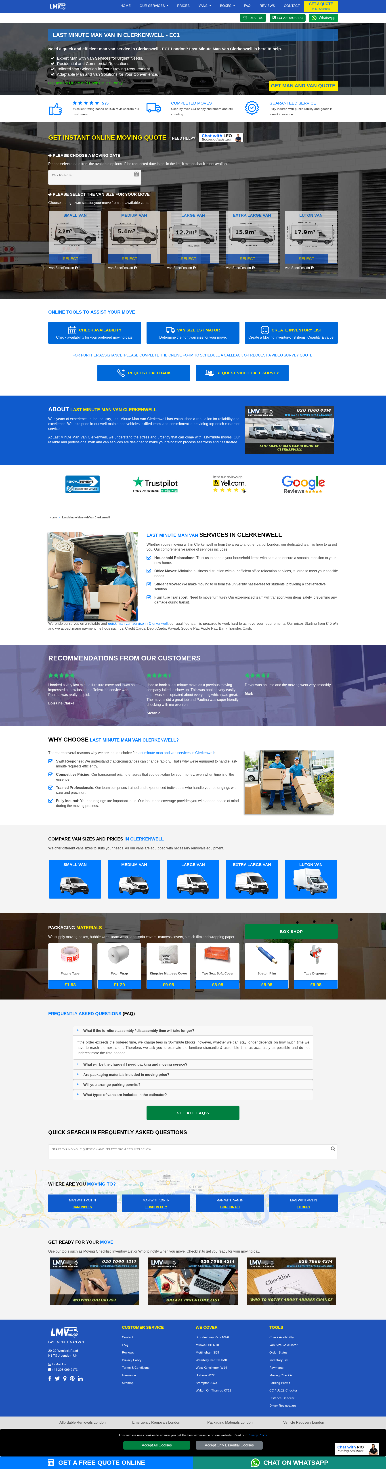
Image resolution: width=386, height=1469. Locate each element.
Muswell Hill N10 (207, 1345)
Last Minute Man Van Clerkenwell (80, 437)
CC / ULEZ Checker (283, 1390)
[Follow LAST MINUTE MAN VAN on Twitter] (57, 1379)
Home (125, 5)
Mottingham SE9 (207, 1352)
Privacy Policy (257, 1435)
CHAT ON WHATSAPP (295, 1462)
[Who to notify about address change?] (291, 1281)
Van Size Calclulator (283, 1345)
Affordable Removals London (82, 1422)
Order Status (278, 1352)
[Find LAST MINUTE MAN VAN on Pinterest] (72, 1379)
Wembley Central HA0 (211, 1360)
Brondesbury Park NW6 (212, 1337)
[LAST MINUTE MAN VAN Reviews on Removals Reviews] (82, 484)
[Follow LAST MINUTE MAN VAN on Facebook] (50, 1379)
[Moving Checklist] (94, 1281)
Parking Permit (279, 1383)
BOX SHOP (291, 931)
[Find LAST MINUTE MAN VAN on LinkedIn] (80, 1379)
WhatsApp (327, 18)
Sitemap (128, 1383)
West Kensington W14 (211, 1367)
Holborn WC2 (205, 1375)
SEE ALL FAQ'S (193, 1113)
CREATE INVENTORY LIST (291, 333)
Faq (247, 5)
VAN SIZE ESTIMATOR (193, 333)
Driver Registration (282, 1405)
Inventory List (278, 1360)
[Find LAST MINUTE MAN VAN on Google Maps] (65, 1379)
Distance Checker (281, 1398)
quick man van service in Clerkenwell (138, 623)
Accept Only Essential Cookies (229, 1445)
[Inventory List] (193, 1281)
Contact (292, 5)
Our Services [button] (153, 5)
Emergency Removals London (156, 1422)
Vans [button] (203, 5)
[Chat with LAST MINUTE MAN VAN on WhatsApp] (257, 1462)
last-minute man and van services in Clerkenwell (176, 753)
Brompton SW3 (206, 1383)
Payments (276, 1367)
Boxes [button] (226, 5)
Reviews (267, 5)
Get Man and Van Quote (303, 85)
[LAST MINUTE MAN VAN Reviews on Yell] (230, 484)
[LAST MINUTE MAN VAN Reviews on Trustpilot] (156, 484)
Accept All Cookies (157, 1445)
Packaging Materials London (230, 1422)
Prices (183, 5)
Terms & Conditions (135, 1367)
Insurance (129, 1375)
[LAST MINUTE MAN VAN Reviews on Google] (303, 484)
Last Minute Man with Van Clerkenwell (86, 517)
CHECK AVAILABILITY (94, 333)
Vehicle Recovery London (303, 1422)
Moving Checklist (281, 1375)
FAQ (125, 1345)
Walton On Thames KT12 (213, 1390)
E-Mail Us (58, 1364)
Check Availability (281, 1337)
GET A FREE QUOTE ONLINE (101, 1462)
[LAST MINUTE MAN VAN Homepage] (57, 6)
